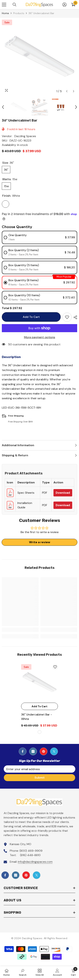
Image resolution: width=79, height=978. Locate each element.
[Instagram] (33, 751)
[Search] (14, 4)
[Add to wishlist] (67, 317)
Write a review (39, 542)
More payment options (39, 337)
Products (18, 13)
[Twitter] (54, 751)
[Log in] (64, 5)
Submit (40, 777)
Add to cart (31, 317)
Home (5, 13)
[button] (67, 91)
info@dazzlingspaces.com (35, 862)
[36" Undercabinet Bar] (39, 682)
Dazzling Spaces (25, 136)
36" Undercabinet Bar (36, 717)
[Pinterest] (43, 751)
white (39, 732)
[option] (39, 57)
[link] (20, 629)
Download (63, 493)
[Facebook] (22, 751)
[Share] (74, 317)
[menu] (4, 4)
